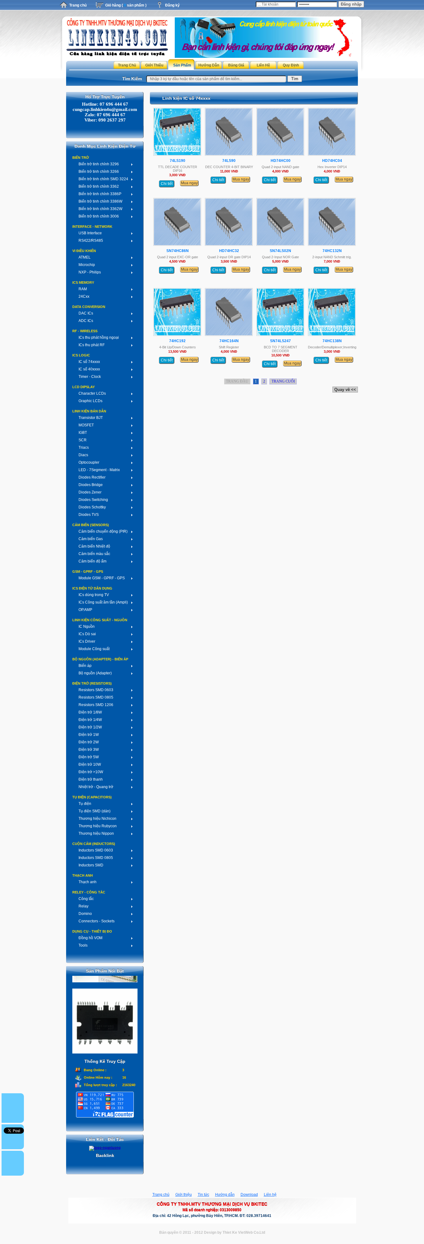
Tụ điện (85, 803)
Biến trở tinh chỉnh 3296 (99, 164)
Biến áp (85, 665)
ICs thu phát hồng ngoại (99, 337)
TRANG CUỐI (283, 381)
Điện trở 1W (89, 734)
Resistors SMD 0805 (96, 697)
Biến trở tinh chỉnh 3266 (99, 171)
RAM (83, 289)
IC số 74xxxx (89, 362)
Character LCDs (92, 393)
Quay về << (345, 389)
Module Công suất (94, 649)
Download (249, 1194)
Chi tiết (167, 183)
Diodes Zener (90, 492)
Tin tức (203, 1194)
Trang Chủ (127, 65)
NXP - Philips (90, 272)
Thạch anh (88, 882)
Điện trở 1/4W (90, 720)
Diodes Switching (93, 500)
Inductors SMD (91, 865)
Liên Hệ (263, 65)
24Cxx (84, 296)
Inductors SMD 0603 (96, 850)
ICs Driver (87, 641)
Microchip (87, 265)
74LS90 (229, 160)
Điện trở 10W (90, 764)
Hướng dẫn (225, 1194)
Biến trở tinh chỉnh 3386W (100, 201)
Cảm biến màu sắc (94, 554)
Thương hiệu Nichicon (97, 818)
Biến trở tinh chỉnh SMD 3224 (103, 179)
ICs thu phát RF (92, 345)
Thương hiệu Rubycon (98, 826)
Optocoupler (89, 462)
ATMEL (85, 257)
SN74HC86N (177, 251)
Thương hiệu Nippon (96, 833)
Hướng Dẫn (208, 65)
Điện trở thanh (91, 779)
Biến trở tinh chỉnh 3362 (99, 186)
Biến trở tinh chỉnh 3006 (99, 216)
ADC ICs (86, 321)
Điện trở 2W (89, 742)
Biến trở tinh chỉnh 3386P (100, 194)
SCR (83, 440)
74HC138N (332, 341)
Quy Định (291, 65)
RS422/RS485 (91, 240)
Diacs (83, 455)
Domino (85, 913)
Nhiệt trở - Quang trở (96, 787)
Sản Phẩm (182, 65)
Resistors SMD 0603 (96, 690)
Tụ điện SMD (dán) (95, 811)
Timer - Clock (90, 376)
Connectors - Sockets (97, 921)
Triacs (84, 447)
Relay (83, 906)
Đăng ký (172, 5)
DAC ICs (86, 313)
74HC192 (177, 341)
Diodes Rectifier (92, 477)
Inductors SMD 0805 (96, 858)
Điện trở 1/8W (90, 712)
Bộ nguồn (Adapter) (95, 673)
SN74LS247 (280, 341)
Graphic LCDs (90, 401)
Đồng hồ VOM (90, 938)
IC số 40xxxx (89, 369)
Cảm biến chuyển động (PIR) (103, 531)
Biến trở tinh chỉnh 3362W (100, 209)
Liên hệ (270, 1194)
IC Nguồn (87, 626)
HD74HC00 (281, 160)
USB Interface (90, 233)
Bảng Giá (236, 65)
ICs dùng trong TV (94, 595)
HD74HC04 (332, 160)
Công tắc (86, 899)
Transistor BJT (91, 417)
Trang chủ (78, 5)
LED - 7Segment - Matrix (99, 470)
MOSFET (86, 425)
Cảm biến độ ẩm (92, 561)
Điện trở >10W (91, 772)
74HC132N (332, 251)
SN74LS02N (280, 251)
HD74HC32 (229, 251)
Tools (83, 945)
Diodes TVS (89, 514)
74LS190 (177, 160)
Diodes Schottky (92, 507)
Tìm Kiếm (132, 78)
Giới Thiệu (154, 65)
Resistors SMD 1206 (96, 705)
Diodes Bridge (91, 485)
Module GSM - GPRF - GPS (102, 578)
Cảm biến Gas (91, 539)
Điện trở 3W (89, 749)
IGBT (83, 432)
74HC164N (229, 341)
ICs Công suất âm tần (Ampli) (103, 602)
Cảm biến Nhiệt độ (94, 546)
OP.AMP (85, 610)
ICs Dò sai (87, 634)
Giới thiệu (183, 1194)
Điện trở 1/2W (90, 727)
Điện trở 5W (89, 757)
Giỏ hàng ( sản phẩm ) (126, 5)
